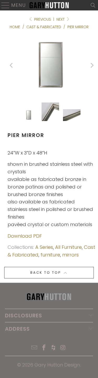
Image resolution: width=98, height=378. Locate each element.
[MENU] (3, 5)
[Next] (92, 65)
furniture (50, 254)
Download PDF (25, 236)
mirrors (70, 254)
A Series (44, 247)
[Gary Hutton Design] (49, 5)
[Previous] (11, 65)
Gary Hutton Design (57, 365)
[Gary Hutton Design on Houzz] (53, 348)
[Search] (93, 5)
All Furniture (68, 247)
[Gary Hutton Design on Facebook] (44, 348)
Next (61, 19)
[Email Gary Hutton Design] (34, 348)
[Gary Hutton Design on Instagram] (63, 348)
